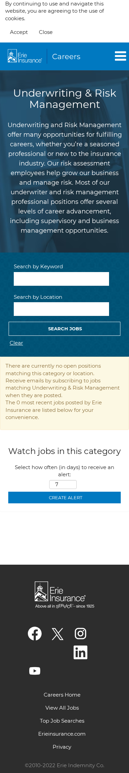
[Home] (45, 56)
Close (46, 32)
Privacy (62, 747)
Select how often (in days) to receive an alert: (64, 471)
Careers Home (62, 695)
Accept (19, 32)
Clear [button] (16, 343)
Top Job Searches (62, 721)
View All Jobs (62, 708)
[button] (109, 56)
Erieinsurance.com (62, 734)
